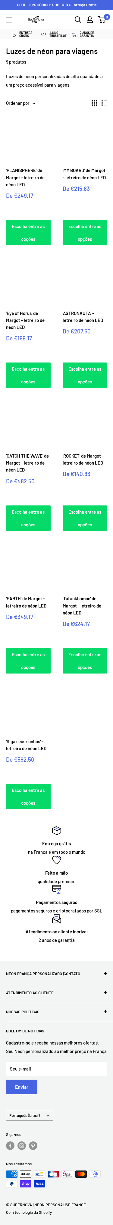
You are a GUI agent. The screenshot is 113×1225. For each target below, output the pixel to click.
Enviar (21, 1087)
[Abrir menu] (9, 20)
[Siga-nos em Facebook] (10, 1145)
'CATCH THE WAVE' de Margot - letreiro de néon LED (27, 463)
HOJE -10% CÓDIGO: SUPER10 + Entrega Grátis (56, 4)
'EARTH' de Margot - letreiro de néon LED (26, 602)
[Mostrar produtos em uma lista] (104, 103)
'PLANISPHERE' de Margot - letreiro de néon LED (25, 177)
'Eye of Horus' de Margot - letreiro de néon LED (25, 320)
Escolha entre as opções (28, 232)
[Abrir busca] (78, 19)
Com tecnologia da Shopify (29, 1212)
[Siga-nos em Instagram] (21, 1145)
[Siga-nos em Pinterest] (33, 1145)
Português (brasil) (24, 1115)
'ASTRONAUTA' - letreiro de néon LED (83, 316)
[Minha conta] (90, 19)
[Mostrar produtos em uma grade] (94, 103)
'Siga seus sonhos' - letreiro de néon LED (26, 745)
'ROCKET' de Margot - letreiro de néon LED (83, 459)
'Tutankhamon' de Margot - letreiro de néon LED (82, 605)
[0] (102, 19)
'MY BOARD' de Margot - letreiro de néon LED (84, 173)
